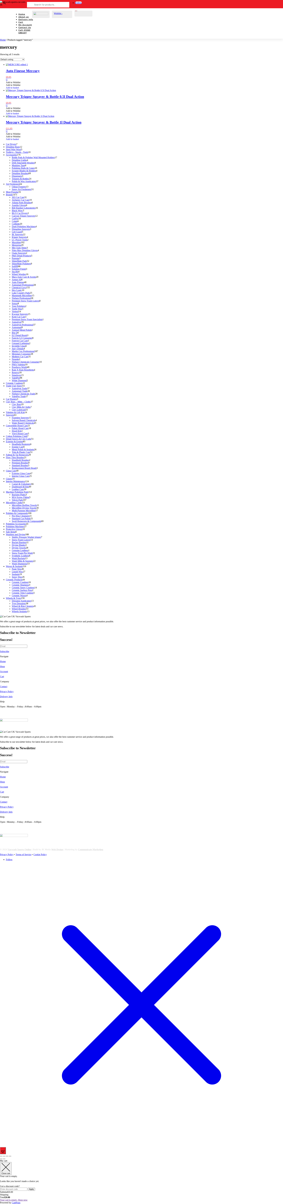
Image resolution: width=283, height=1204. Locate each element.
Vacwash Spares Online (19, 849)
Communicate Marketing (90, 849)
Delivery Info (25, 19)
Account (4, 671)
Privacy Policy (7, 691)
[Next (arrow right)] (4, 1158)
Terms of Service (23, 854)
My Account (25, 25)
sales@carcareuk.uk (9, 717)
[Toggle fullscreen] (4, 1156)
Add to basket (12, 87)
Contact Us (24, 27)
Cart (20, 22)
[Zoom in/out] (1, 1156)
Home (21, 14)
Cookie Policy (40, 854)
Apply (31, 1189)
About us (23, 17)
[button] (13, 82)
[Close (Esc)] (10, 1156)
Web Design (57, 849)
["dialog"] (141, 1181)
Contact (3, 686)
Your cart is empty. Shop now (14, 1200)
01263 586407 (7, 712)
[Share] (7, 1156)
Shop (2, 666)
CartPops (16, 1202)
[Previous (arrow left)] (1, 1158)
